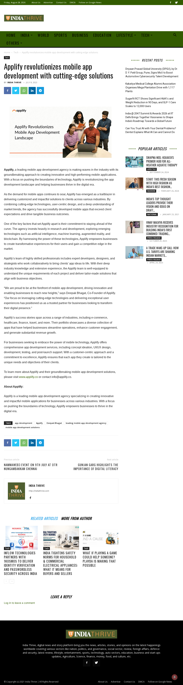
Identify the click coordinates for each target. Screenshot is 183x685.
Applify (39, 423)
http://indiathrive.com (39, 491)
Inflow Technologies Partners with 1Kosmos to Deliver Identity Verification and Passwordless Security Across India (20, 563)
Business (80, 35)
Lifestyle (125, 35)
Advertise (48, 2)
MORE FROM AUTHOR (76, 518)
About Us (36, 2)
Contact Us (61, 2)
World (43, 35)
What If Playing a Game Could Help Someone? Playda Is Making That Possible (100, 559)
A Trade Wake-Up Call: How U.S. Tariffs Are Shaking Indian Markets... (162, 252)
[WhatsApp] (24, 90)
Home (11, 35)
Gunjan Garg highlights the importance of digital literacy (95, 467)
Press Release (153, 238)
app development (23, 423)
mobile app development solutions (23, 427)
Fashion (151, 191)
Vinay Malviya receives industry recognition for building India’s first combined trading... (162, 228)
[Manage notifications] (174, 677)
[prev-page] (6, 581)
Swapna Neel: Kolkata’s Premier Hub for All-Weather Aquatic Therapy (161, 161)
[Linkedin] (32, 90)
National (152, 214)
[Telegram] (40, 90)
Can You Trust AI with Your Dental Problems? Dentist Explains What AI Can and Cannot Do (150, 130)
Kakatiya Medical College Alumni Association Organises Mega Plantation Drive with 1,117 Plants (150, 87)
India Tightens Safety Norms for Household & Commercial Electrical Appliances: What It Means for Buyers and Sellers (60, 563)
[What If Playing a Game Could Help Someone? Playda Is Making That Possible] (100, 537)
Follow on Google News (90, 2)
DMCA (72, 2)
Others (12, 43)
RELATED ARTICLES (44, 518)
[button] (174, 35)
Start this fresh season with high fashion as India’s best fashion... (161, 183)
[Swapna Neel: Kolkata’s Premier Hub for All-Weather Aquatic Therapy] (134, 162)
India (25, 35)
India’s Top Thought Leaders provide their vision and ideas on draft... (159, 204)
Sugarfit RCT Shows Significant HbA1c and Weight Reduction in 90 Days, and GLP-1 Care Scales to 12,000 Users (150, 102)
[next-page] (12, 581)
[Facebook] (170, 2)
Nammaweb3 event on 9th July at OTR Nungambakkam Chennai (31, 467)
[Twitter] (176, 2)
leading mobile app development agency (86, 423)
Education (102, 35)
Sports (60, 35)
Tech (145, 35)
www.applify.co (28, 376)
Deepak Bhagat (54, 423)
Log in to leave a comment (19, 602)
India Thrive (14, 82)
